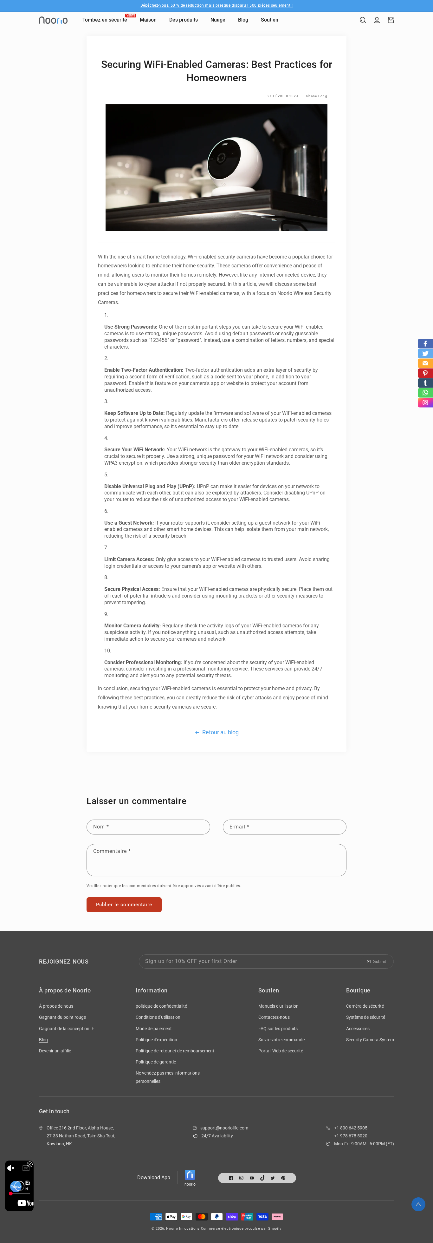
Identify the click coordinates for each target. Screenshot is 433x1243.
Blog (43, 1039)
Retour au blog (220, 732)
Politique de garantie (156, 1061)
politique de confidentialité (161, 1006)
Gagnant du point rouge (62, 1017)
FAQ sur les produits (278, 1028)
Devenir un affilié (55, 1050)
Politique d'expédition (156, 1039)
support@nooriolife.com (224, 1127)
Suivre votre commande (281, 1039)
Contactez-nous (274, 1017)
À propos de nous (56, 1006)
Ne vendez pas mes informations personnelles (168, 1076)
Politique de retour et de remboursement (175, 1050)
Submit (379, 961)
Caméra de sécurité (365, 1006)
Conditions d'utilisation (158, 1017)
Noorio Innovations (183, 1229)
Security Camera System (370, 1039)
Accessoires (358, 1028)
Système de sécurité (365, 1017)
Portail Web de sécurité (280, 1050)
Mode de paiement (154, 1028)
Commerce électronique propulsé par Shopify (241, 1229)
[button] (363, 20)
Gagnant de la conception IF (66, 1028)
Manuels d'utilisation (278, 1006)
